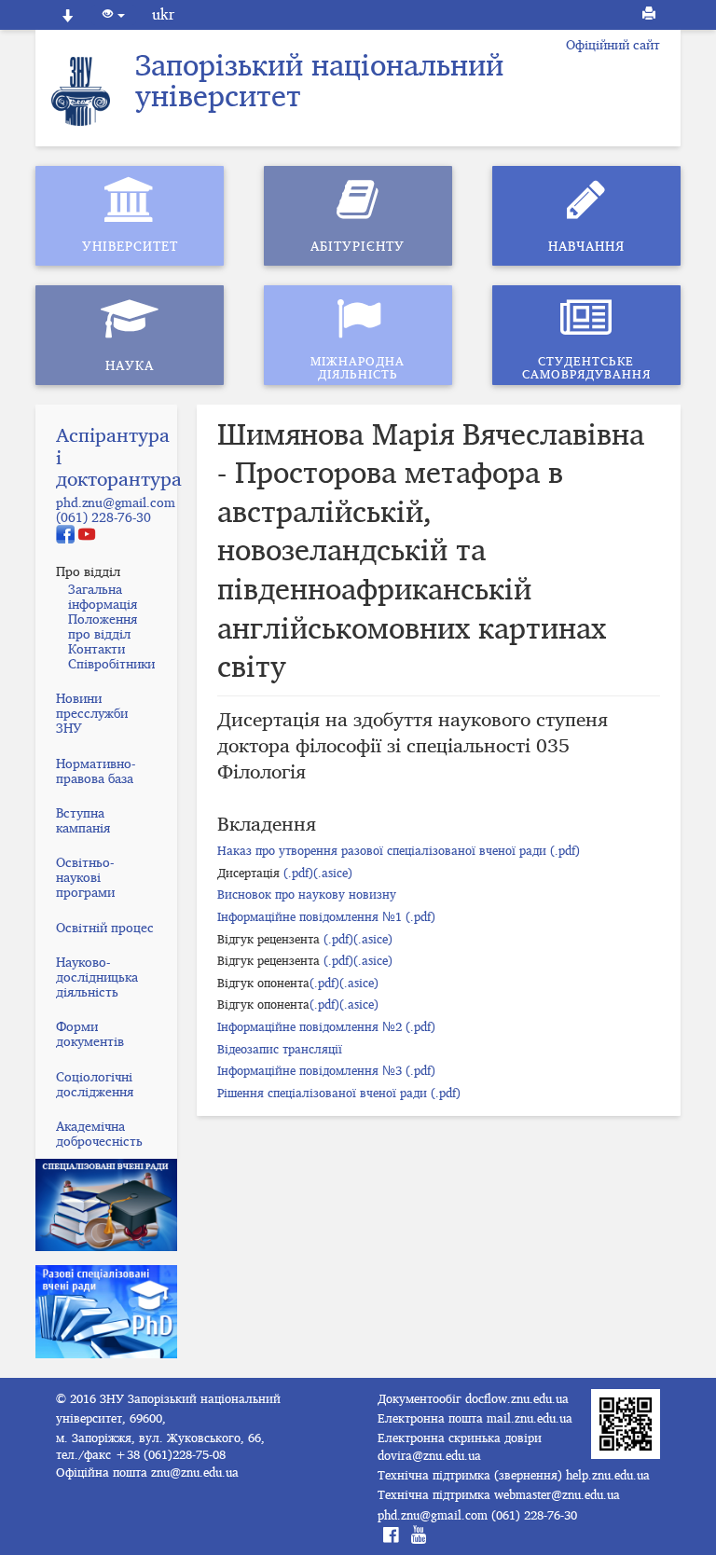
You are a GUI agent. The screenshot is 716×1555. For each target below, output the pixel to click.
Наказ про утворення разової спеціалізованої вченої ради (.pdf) (398, 850)
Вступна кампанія (83, 820)
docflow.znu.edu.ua (517, 1399)
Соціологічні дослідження (94, 1084)
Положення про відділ (102, 626)
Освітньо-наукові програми (85, 877)
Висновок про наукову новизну (306, 894)
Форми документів (90, 1034)
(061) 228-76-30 (103, 517)
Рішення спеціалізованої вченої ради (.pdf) (339, 1092)
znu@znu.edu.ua (195, 1472)
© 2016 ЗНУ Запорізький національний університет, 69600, (168, 1409)
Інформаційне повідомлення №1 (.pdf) (326, 916)
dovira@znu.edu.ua (429, 1456)
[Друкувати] (648, 14)
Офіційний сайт (613, 45)
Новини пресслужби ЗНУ (92, 713)
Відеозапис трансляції (279, 1049)
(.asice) (332, 872)
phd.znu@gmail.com (107, 502)
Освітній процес (105, 927)
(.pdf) (298, 872)
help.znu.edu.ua (608, 1475)
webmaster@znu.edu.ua (557, 1495)
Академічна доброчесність (99, 1134)
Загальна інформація (102, 597)
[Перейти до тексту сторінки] (67, 16)
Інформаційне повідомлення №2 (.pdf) (326, 1026)
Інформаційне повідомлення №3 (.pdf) (326, 1070)
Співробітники (111, 663)
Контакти (96, 648)
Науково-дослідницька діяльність (97, 977)
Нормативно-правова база (95, 771)
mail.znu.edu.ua (529, 1418)
